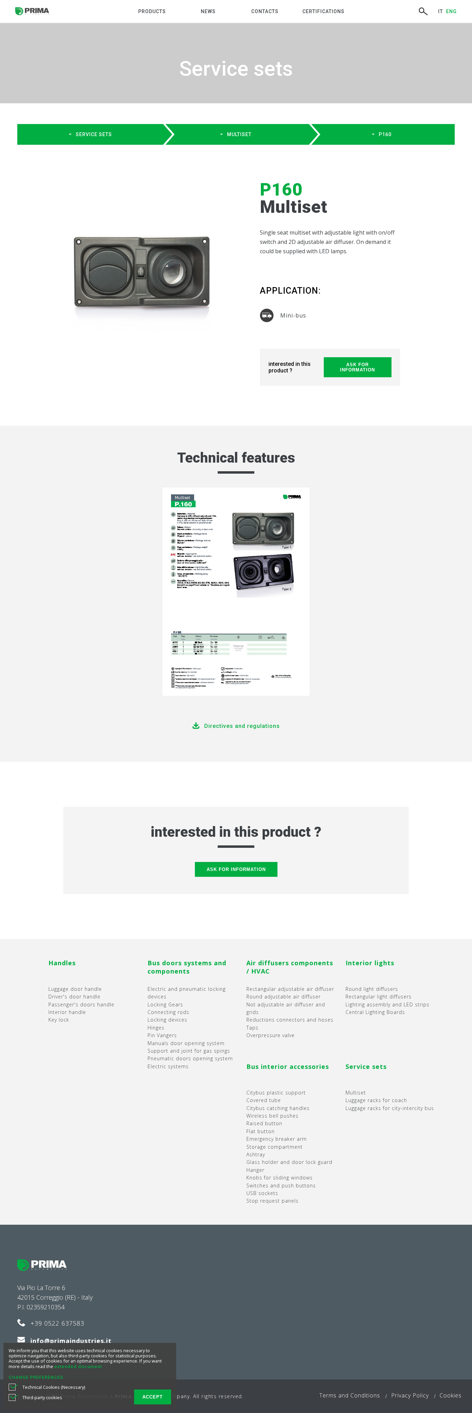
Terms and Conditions (349, 1395)
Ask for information (357, 367)
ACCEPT (152, 1397)
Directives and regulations (242, 726)
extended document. (78, 1366)
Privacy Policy (410, 1395)
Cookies (451, 1395)
